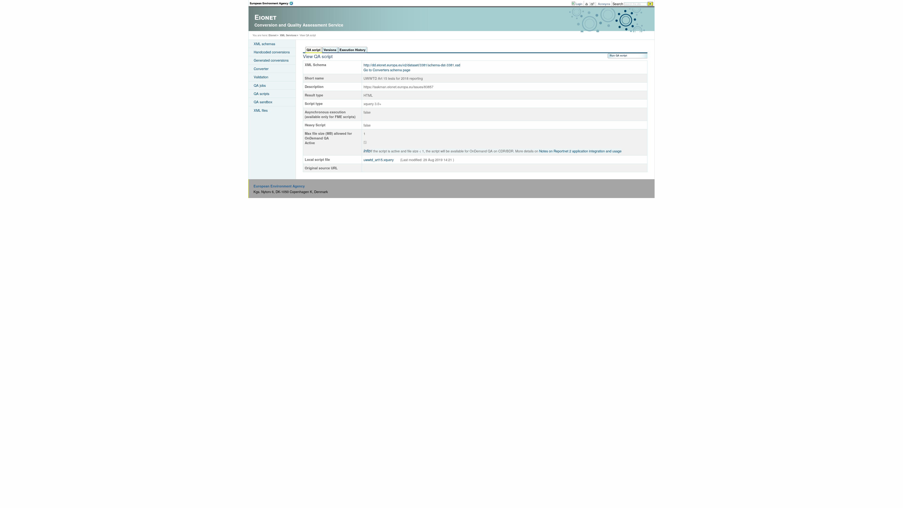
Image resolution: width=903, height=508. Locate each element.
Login (579, 4)
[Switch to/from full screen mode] (593, 4)
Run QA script (618, 55)
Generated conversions (271, 60)
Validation (261, 76)
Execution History (352, 50)
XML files (261, 110)
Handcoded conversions (272, 51)
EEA (271, 3)
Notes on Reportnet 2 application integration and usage (580, 150)
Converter (261, 68)
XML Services (288, 35)
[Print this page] (587, 4)
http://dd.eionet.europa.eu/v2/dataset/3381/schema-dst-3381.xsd (412, 64)
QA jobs (260, 85)
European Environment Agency (279, 186)
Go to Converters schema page (387, 69)
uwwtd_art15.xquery (379, 159)
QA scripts (261, 93)
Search (618, 3)
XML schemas (264, 43)
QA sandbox (263, 101)
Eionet (273, 35)
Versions (330, 50)
